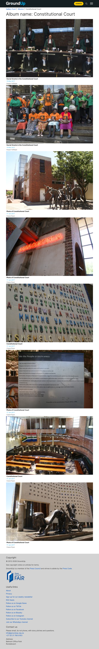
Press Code (67, 568)
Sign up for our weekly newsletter (19, 597)
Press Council (35, 568)
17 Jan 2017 (11, 214)
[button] (91, 3)
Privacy (9, 594)
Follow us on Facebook (15, 609)
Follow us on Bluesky (14, 613)
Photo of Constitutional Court (18, 211)
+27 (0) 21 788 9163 (14, 635)
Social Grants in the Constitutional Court (22, 79)
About (8, 590)
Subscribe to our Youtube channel (19, 619)
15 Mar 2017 (11, 81)
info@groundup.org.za (15, 633)
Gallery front (11, 9)
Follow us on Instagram (15, 616)
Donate (79, 3)
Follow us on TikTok (13, 606)
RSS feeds (10, 600)
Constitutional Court (14, 344)
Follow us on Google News (16, 603)
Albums (21, 9)
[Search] (86, 3)
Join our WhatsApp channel (17, 622)
